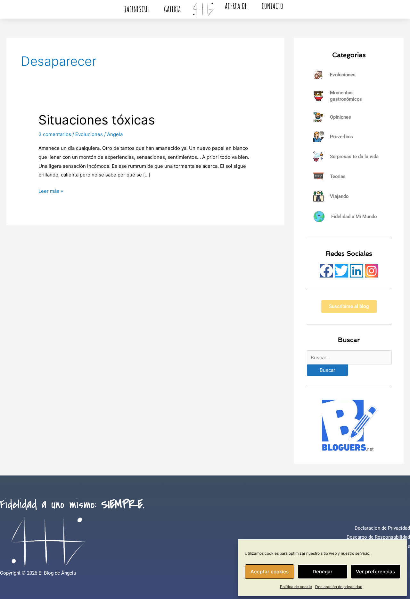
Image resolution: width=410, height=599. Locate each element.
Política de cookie (296, 586)
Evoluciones (89, 134)
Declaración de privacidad (338, 586)
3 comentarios (54, 134)
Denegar (322, 572)
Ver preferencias (375, 572)
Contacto (272, 6)
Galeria (172, 9)
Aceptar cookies (269, 572)
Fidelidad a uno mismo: (72, 504)
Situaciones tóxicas (96, 120)
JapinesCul (136, 9)
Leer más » (50, 190)
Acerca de (236, 6)
